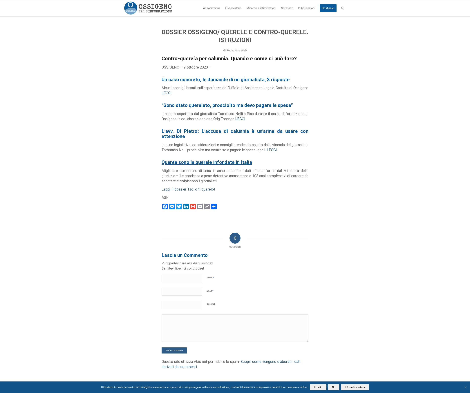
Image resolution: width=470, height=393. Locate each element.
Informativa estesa (355, 387)
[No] (465, 387)
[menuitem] (212, 8)
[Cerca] (342, 8)
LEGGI (167, 93)
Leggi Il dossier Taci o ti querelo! (188, 189)
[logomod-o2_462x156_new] (148, 8)
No (333, 387)
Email (210, 290)
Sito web (211, 304)
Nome (210, 277)
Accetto (318, 387)
